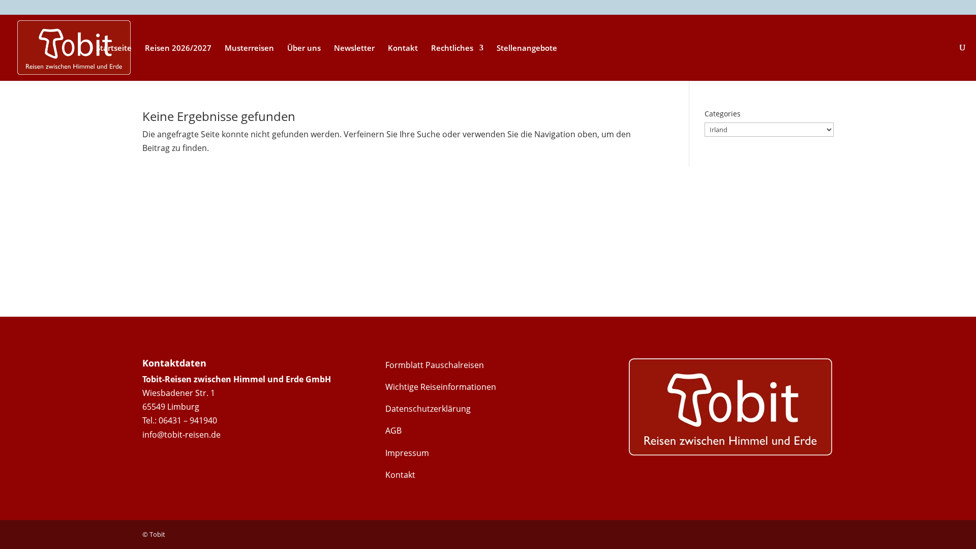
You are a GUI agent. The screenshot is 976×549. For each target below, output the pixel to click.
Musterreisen (249, 48)
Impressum (407, 453)
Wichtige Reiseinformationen (440, 386)
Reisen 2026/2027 (178, 48)
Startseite (114, 48)
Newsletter (354, 48)
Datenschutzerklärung (428, 408)
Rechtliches (452, 48)
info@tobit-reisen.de (181, 434)
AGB (393, 430)
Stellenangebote (527, 48)
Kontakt (403, 48)
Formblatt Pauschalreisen (434, 365)
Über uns (304, 48)
